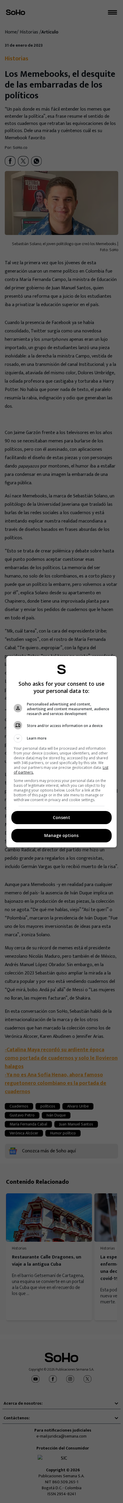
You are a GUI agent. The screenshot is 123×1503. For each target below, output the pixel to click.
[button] (62, 738)
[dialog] (61, 751)
